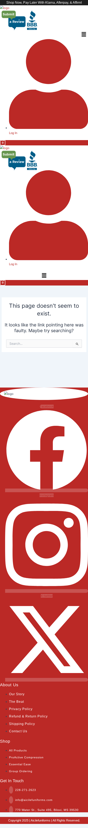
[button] (44, 34)
